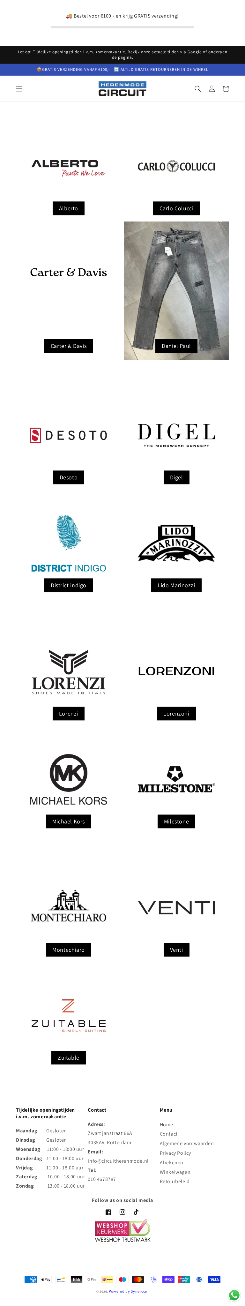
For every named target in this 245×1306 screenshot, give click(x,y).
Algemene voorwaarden (187, 1143)
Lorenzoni (176, 713)
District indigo (68, 585)
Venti (176, 949)
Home (166, 1124)
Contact (169, 1133)
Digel (176, 477)
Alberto (68, 208)
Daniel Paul (176, 345)
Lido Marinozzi (176, 585)
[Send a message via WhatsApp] (234, 1295)
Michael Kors (68, 821)
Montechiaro (68, 949)
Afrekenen (171, 1162)
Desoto (69, 477)
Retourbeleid (175, 1181)
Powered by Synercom (129, 1291)
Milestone (176, 821)
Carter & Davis (68, 345)
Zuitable (68, 1057)
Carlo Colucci (177, 208)
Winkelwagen (175, 1172)
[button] (19, 89)
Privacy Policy (175, 1153)
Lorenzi (68, 713)
